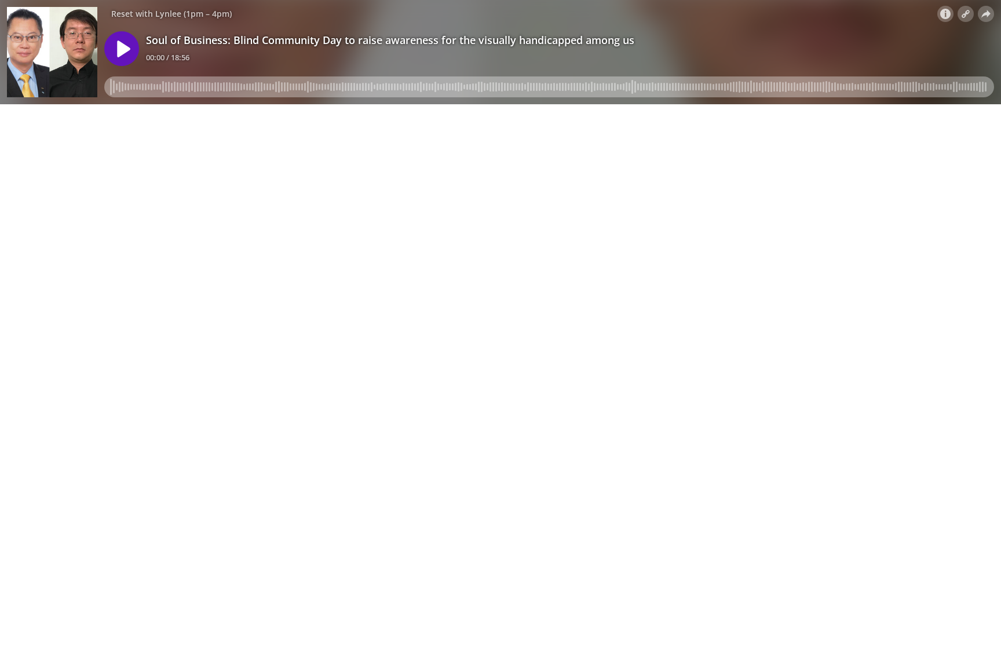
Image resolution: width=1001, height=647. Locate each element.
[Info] (945, 14)
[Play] (121, 48)
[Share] (986, 14)
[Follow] (966, 14)
